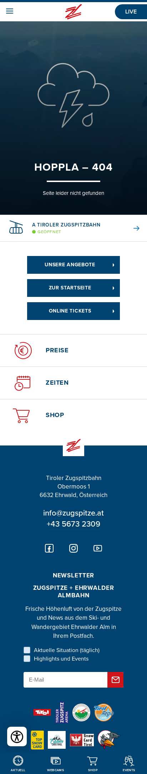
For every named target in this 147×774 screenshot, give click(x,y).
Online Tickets (70, 311)
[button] (131, 228)
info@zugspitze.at (73, 513)
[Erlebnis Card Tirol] (57, 740)
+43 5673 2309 (73, 524)
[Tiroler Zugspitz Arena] (62, 712)
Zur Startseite (70, 288)
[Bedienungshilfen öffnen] (17, 736)
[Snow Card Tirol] (81, 740)
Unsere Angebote (70, 264)
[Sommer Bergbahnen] (81, 712)
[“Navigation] (7, 12)
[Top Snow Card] (37, 740)
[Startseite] (73, 12)
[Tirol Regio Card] (104, 712)
